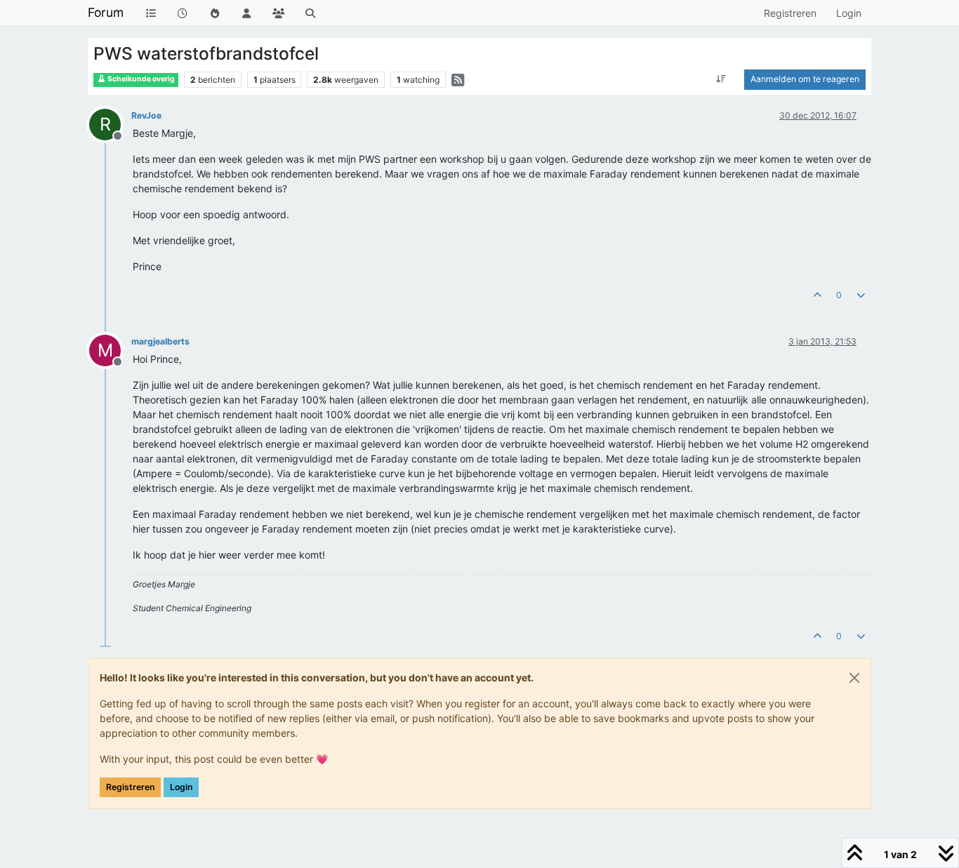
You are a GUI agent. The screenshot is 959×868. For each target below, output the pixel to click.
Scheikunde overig (140, 79)
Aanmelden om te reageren (804, 79)
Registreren (130, 787)
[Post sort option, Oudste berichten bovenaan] (721, 79)
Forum (106, 12)
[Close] (854, 678)
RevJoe (146, 115)
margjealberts (160, 341)
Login (181, 787)
